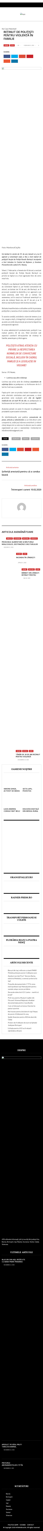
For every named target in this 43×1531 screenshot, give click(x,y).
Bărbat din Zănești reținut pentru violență (30, 575)
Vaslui (8, 1512)
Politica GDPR (13, 1525)
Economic (17, 538)
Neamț (8, 1506)
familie (25, 438)
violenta (35, 438)
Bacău (8, 1494)
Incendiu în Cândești (25, 557)
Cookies (23, 1525)
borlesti (16, 438)
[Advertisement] (21, 844)
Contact (30, 1525)
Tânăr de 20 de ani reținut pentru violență (28, 755)
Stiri (12, 45)
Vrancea (9, 1515)
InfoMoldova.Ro (11, 417)
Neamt (6, 45)
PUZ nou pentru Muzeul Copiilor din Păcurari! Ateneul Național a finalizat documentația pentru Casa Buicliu (21, 1000)
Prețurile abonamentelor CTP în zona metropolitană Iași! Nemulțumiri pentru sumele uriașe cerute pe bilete (22, 986)
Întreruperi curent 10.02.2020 (26, 489)
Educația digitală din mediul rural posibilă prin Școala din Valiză (31, 812)
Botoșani (9, 1497)
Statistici (34, 538)
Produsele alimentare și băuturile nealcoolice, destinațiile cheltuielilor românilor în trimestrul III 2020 (20, 544)
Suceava (9, 1509)
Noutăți (31, 569)
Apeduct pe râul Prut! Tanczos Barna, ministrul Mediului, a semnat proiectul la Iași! (22, 978)
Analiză (9, 538)
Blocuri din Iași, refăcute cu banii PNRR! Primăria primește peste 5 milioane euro (13, 1262)
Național (26, 538)
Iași (7, 1503)
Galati (8, 1500)
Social (25, 751)
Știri (25, 554)
